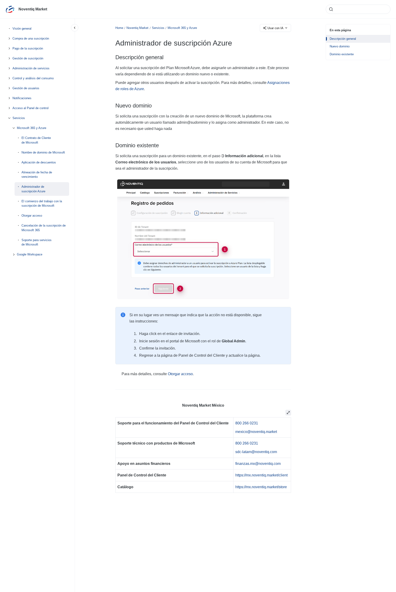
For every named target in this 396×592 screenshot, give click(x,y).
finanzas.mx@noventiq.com (258, 464)
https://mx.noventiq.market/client (261, 475)
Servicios (18, 118)
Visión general (21, 28)
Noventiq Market (32, 9)
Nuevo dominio (340, 46)
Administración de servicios (30, 68)
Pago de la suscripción (27, 48)
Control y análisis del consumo (33, 78)
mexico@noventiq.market (256, 432)
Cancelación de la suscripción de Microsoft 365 (43, 228)
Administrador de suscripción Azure (33, 189)
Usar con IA (275, 28)
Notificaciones (21, 98)
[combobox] (358, 9)
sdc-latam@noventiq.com (256, 452)
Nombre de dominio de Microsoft (43, 152)
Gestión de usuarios (25, 88)
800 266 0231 (246, 423)
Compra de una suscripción (30, 38)
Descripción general (343, 38)
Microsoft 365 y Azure (31, 128)
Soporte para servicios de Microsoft (36, 242)
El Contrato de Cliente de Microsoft (36, 140)
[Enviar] (331, 9)
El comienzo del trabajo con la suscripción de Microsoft (41, 203)
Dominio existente (342, 54)
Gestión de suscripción (27, 58)
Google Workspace (29, 254)
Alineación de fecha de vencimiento (36, 174)
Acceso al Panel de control (30, 108)
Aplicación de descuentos (38, 162)
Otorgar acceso (31, 215)
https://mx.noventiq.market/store (261, 487)
